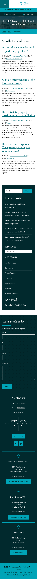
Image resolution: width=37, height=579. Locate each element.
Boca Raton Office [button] (18, 517)
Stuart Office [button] (18, 553)
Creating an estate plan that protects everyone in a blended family (18, 230)
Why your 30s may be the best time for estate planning (17, 222)
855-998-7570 (10, 14)
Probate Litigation (11, 293)
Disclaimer (7, 572)
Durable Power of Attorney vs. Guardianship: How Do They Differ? (18, 213)
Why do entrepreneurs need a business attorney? (18, 81)
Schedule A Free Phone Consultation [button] (19, 10)
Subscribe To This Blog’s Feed (15, 305)
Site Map (14, 572)
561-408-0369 (28, 14)
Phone (4, 343)
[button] (4, 3)
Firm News (8, 278)
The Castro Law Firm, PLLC (18, 56)
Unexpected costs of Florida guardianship (15, 205)
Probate (19, 59)
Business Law (10, 91)
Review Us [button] (18, 436)
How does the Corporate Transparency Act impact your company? (16, 147)
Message (5, 364)
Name (4, 332)
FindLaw (27, 575)
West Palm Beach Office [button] (18, 482)
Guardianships (10, 283)
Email (4, 353)
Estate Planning (10, 273)
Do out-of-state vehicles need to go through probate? (18, 49)
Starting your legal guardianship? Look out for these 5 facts (17, 238)
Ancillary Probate (11, 59)
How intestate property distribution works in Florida (18, 113)
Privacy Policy (22, 572)
